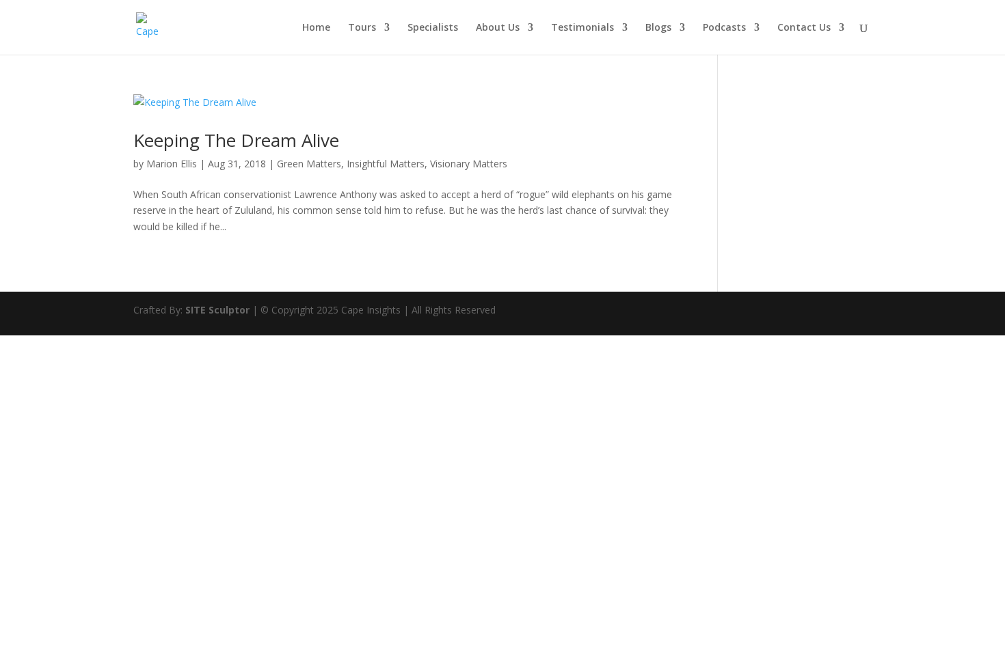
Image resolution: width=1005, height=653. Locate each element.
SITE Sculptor (217, 309)
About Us (498, 28)
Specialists (432, 28)
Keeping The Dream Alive (236, 140)
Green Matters (309, 163)
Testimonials (582, 28)
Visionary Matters (468, 163)
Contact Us (804, 28)
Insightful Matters (386, 163)
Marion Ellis (171, 163)
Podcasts (724, 28)
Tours (362, 28)
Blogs (658, 28)
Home (316, 28)
